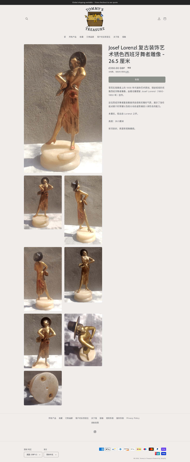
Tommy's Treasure (146, 458)
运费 (127, 72)
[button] (27, 19)
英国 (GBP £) (32, 454)
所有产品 (52, 418)
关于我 (94, 418)
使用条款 (110, 418)
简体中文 (49, 454)
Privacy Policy (133, 418)
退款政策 (95, 423)
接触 (101, 418)
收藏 (61, 418)
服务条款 (120, 418)
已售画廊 (69, 418)
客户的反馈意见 (82, 418)
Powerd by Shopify (159, 458)
